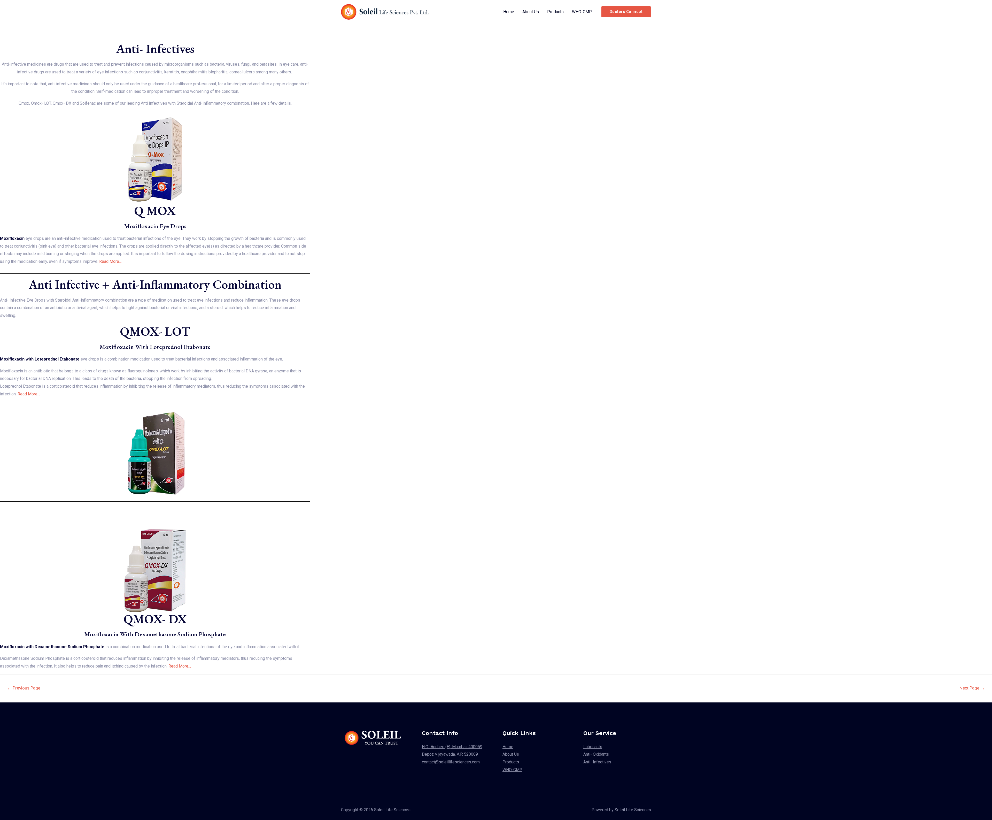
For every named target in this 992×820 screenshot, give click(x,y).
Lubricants (592, 746)
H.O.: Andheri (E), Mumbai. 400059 (452, 746)
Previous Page (23, 688)
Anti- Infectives (597, 762)
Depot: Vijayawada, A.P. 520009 (450, 754)
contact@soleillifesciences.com (451, 762)
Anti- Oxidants (596, 754)
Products (555, 11)
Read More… (110, 261)
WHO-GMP (582, 11)
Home (508, 11)
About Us (530, 11)
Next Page (972, 688)
